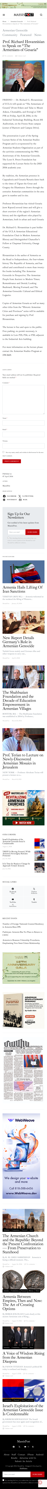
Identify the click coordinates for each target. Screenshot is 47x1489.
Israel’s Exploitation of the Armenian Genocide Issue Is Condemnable (14, 841)
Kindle (14, 1458)
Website (5, 441)
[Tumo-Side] (21, 968)
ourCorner (30, 1400)
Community (10, 35)
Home (4, 21)
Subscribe (32, 532)
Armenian (7, 1230)
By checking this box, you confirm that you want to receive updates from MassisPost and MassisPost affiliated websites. (22, 540)
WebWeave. (23, 1468)
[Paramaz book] (23, 1010)
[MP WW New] (21, 1156)
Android (39, 1454)
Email (5, 430)
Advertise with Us (27, 1458)
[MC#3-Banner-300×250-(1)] (23, 807)
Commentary (16, 1230)
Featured (25, 35)
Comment (6, 383)
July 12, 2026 (7, 869)
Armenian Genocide (17, 21)
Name (5, 418)
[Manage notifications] (40, 1482)
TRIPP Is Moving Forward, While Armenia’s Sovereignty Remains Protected (16, 853)
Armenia (6, 1291)
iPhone (30, 1454)
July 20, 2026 (7, 859)
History (31, 1291)
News (37, 35)
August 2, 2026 (7, 847)
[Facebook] (14, 1447)
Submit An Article (23, 1461)
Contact (21, 1454)
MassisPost (6, 486)
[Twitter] (19, 1447)
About (7, 1454)
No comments (9, 56)
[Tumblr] (33, 1447)
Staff (14, 1454)
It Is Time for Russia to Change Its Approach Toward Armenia (16, 864)
